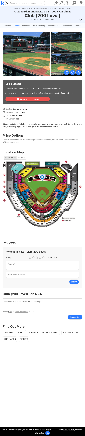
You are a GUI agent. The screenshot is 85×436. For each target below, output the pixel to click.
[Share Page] (78, 72)
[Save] (80, 20)
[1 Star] (30, 257)
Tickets (17, 26)
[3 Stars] (36, 257)
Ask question (75, 317)
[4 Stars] (40, 257)
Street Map (21, 158)
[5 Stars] (43, 257)
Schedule (26, 26)
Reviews (78, 26)
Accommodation (54, 26)
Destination (67, 26)
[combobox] (27, 3)
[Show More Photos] (66, 72)
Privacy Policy (69, 430)
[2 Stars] (33, 257)
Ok (47, 433)
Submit (74, 282)
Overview (7, 26)
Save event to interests (29, 99)
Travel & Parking (38, 26)
